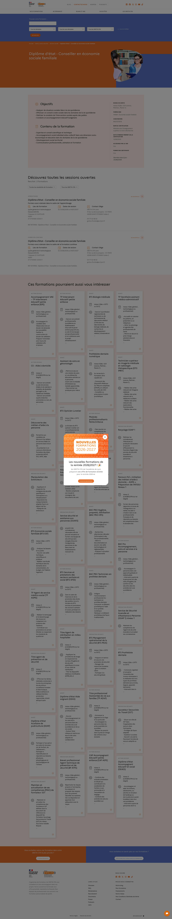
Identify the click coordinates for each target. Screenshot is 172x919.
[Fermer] (105, 437)
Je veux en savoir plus (86, 481)
